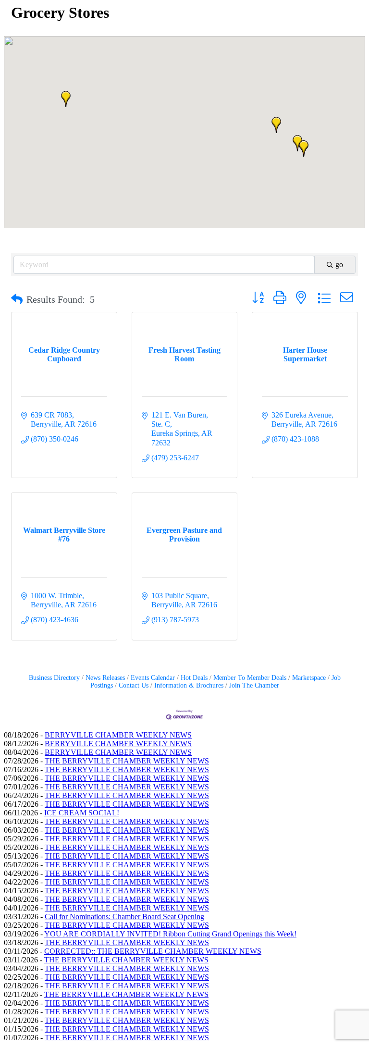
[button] (276, 125)
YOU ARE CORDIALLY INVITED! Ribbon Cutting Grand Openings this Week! (170, 934)
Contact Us (133, 685)
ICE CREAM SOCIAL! (81, 813)
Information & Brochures (188, 685)
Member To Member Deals (249, 677)
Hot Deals (194, 677)
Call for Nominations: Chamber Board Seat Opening (124, 916)
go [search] (339, 264)
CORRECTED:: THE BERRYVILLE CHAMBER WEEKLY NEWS (152, 951)
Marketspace (309, 677)
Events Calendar (153, 677)
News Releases (105, 677)
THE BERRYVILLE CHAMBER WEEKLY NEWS (127, 761)
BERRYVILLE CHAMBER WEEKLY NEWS (118, 735)
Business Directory (54, 677)
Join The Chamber (254, 685)
